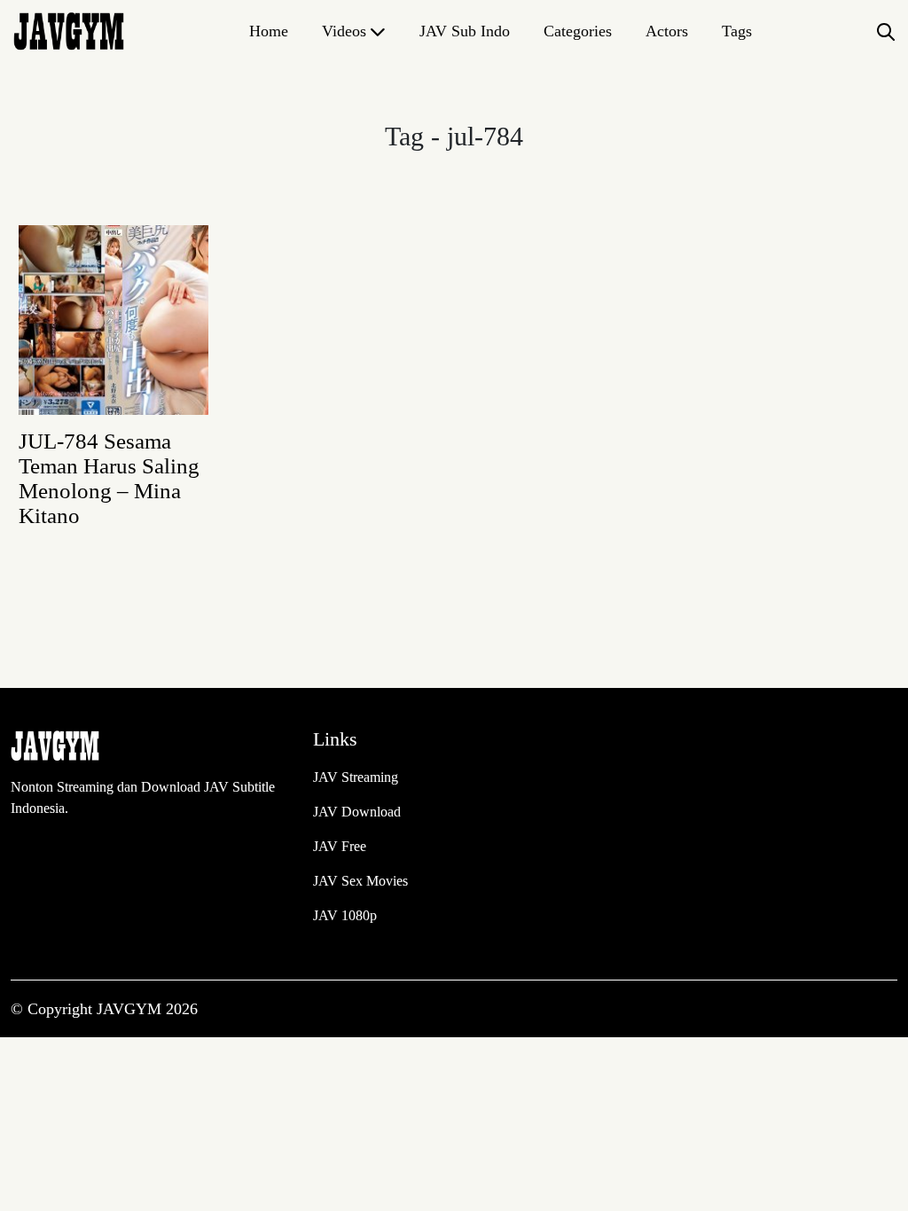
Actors (667, 31)
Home (268, 31)
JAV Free (339, 846)
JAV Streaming (355, 777)
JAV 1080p (345, 915)
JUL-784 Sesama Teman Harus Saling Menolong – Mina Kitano (109, 478)
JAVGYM (131, 1009)
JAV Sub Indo (464, 31)
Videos (344, 31)
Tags (737, 31)
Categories (578, 31)
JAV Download (357, 811)
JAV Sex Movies (360, 880)
